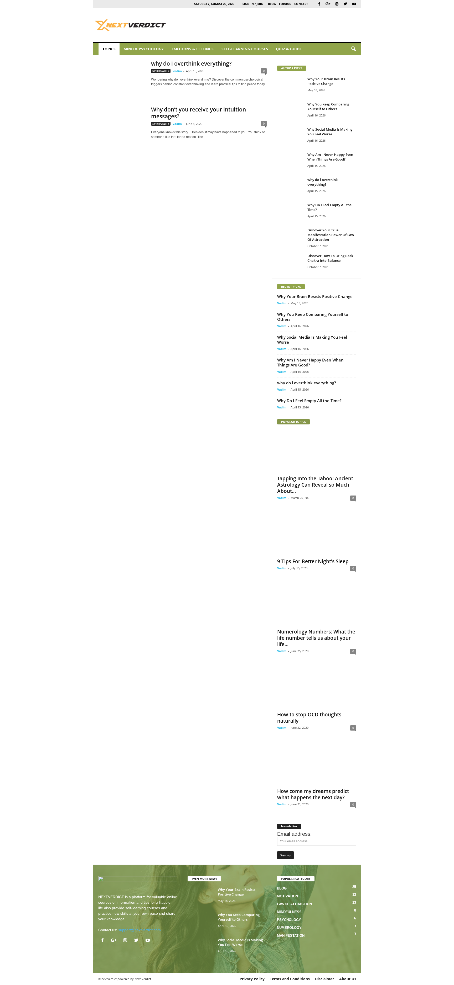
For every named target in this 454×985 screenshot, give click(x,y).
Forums (285, 4)
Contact (301, 4)
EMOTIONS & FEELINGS (193, 48)
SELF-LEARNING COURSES (244, 48)
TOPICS (109, 48)
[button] (353, 49)
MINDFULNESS (289, 912)
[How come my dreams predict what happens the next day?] (316, 764)
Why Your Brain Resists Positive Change (326, 81)
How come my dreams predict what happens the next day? (313, 794)
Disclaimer (324, 978)
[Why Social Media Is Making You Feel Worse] (290, 137)
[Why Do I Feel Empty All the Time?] (290, 212)
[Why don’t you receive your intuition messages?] (122, 123)
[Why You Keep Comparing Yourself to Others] (290, 111)
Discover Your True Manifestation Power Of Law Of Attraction (330, 235)
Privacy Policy (252, 978)
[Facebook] (319, 4)
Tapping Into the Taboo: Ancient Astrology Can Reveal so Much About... (315, 484)
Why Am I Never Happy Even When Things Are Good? (330, 157)
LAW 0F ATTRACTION (294, 904)
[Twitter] (345, 4)
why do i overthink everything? (191, 63)
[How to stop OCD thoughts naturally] (316, 687)
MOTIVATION (287, 896)
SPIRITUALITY (160, 71)
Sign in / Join (253, 4)
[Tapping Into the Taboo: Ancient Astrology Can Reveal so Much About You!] (316, 451)
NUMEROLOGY (289, 928)
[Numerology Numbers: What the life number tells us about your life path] (316, 604)
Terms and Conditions (290, 978)
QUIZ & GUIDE (289, 48)
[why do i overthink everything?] (122, 77)
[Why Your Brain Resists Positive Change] (290, 86)
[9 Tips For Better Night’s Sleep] (316, 534)
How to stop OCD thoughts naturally (309, 717)
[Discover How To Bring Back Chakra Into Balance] (290, 263)
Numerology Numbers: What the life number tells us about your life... (316, 638)
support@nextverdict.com (139, 930)
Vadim (177, 71)
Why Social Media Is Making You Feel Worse (329, 131)
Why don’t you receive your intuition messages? (198, 113)
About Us (347, 978)
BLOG (272, 4)
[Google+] (328, 4)
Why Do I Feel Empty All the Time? (309, 400)
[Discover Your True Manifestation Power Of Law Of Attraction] (290, 237)
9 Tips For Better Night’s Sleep (313, 561)
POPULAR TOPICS (293, 422)
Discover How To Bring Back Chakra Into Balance (330, 258)
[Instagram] (337, 4)
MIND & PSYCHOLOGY (143, 48)
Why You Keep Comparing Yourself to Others (328, 106)
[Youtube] (354, 4)
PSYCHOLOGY (289, 920)
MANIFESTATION (291, 936)
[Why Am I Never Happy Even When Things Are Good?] (290, 162)
